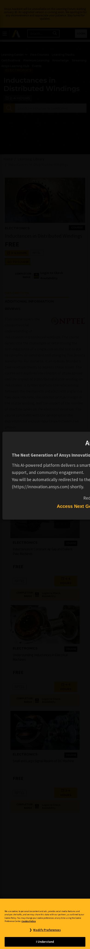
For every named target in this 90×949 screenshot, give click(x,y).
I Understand (45, 942)
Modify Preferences (46, 930)
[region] (45, 924)
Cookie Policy (28, 921)
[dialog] (45, 474)
